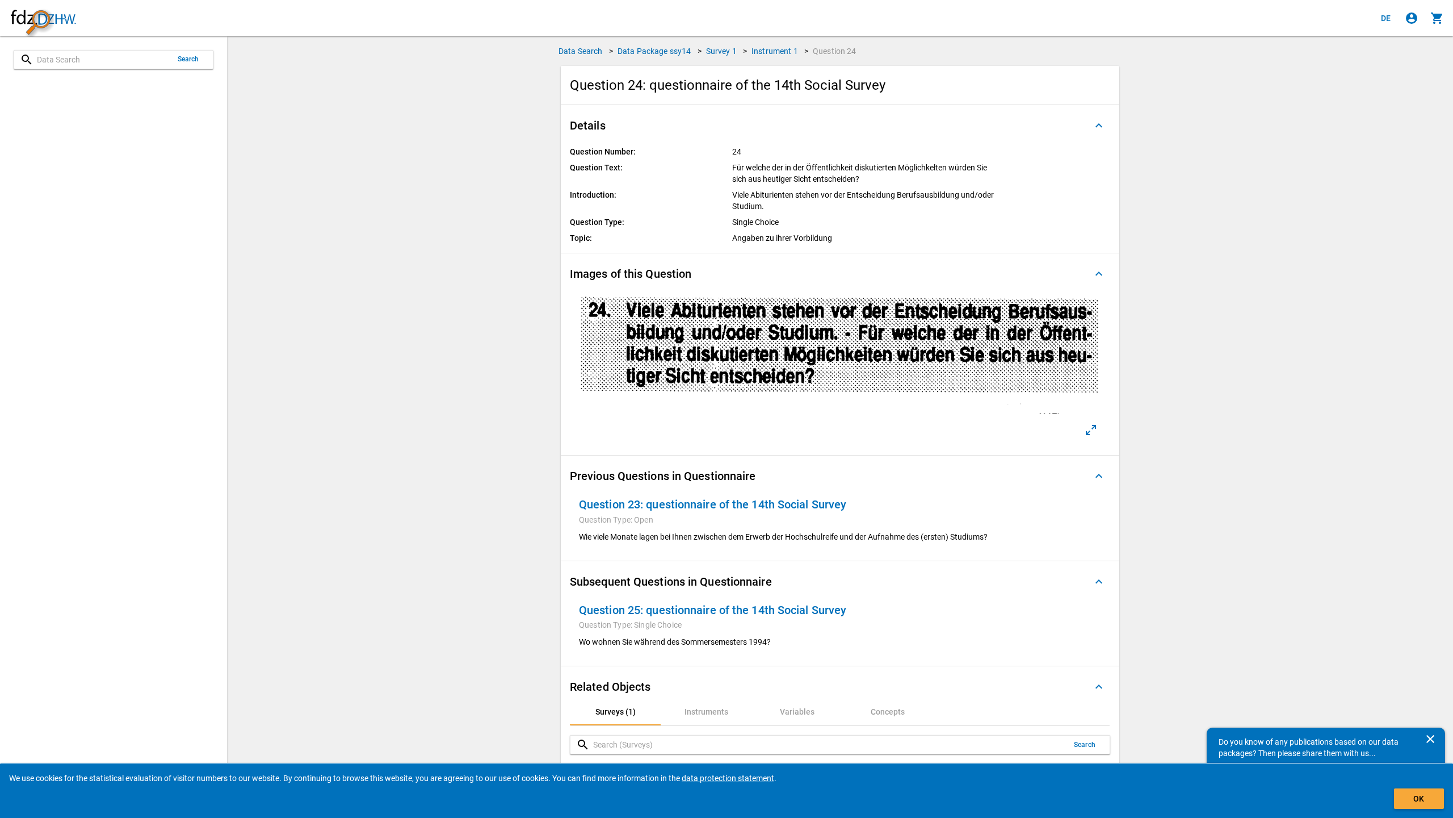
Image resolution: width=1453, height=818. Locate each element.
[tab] (615, 711)
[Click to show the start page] (43, 18)
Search (188, 59)
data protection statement (728, 778)
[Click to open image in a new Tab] (1091, 430)
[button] (840, 125)
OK (1418, 798)
